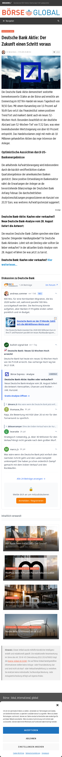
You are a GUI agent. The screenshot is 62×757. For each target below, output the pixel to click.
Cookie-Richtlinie (18, 753)
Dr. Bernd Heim (11, 52)
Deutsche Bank (8, 31)
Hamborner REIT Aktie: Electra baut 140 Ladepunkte (31, 3)
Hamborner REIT (12, 598)
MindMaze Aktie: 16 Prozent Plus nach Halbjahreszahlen (29, 572)
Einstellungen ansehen (31, 746)
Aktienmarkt (11, 568)
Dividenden (22, 627)
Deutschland (11, 627)
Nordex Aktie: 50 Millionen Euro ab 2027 (23, 631)
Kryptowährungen (35, 539)
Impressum (45, 753)
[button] (57, 705)
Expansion (10, 539)
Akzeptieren (31, 730)
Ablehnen (31, 738)
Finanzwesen (21, 539)
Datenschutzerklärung (33, 753)
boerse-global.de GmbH (17, 661)
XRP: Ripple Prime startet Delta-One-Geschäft (26, 543)
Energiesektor (34, 627)
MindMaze (35, 568)
